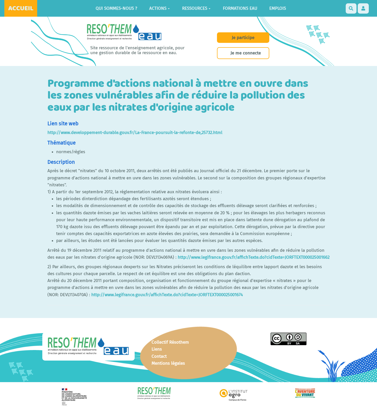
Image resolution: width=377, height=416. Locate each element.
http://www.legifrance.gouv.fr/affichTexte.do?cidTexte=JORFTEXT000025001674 (167, 294)
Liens (157, 349)
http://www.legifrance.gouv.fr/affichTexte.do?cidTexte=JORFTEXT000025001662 (254, 257)
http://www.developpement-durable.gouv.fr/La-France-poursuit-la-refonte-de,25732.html (134, 132)
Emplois (277, 8)
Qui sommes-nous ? (116, 8)
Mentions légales (168, 363)
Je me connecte (246, 53)
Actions (157, 8)
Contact (159, 356)
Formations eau (240, 8)
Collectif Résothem (170, 342)
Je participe (243, 37)
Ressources (194, 8)
